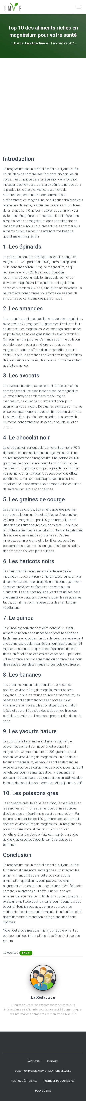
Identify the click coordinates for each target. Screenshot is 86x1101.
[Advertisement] (43, 103)
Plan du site (43, 1090)
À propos (34, 1061)
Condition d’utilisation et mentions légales (43, 1070)
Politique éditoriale (24, 1081)
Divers (26, 953)
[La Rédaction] (43, 977)
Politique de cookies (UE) (59, 1081)
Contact (52, 1061)
